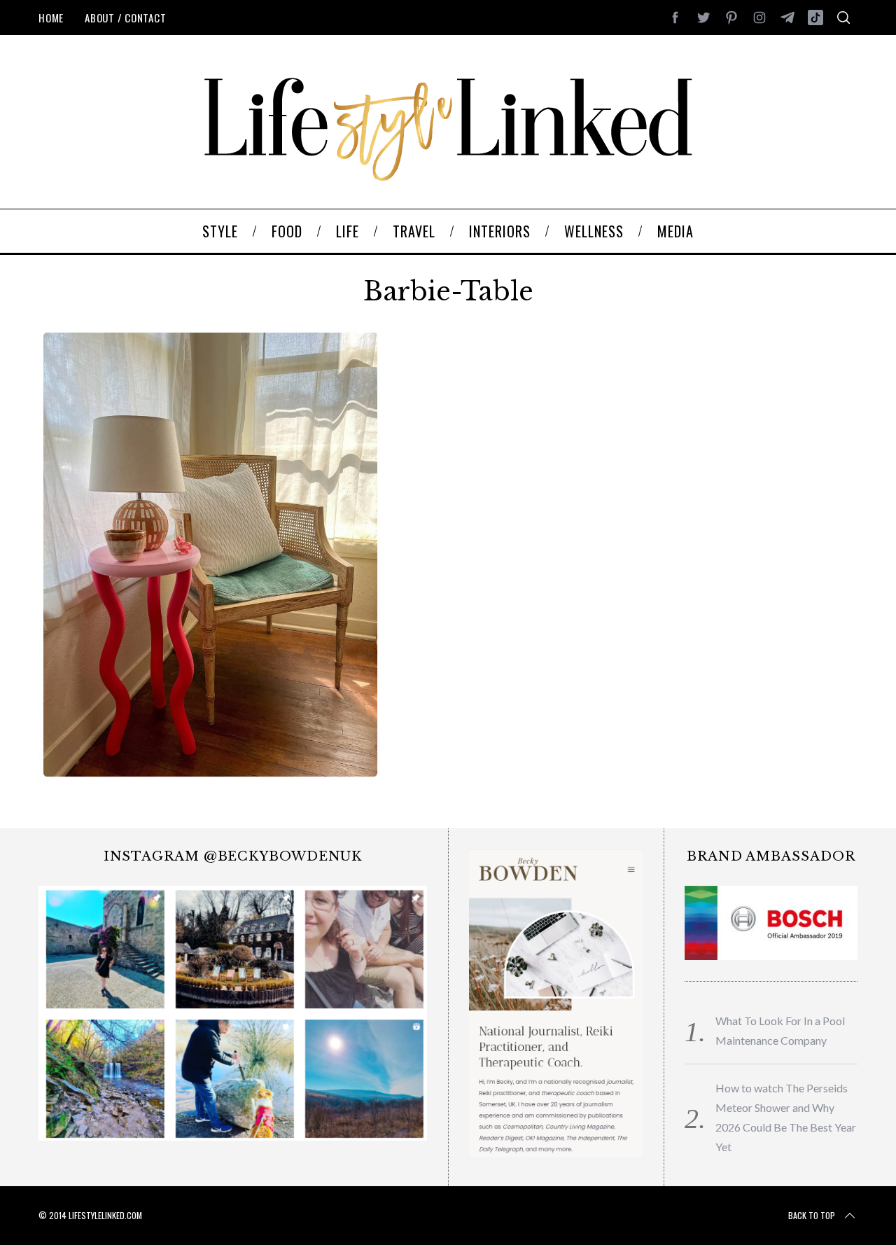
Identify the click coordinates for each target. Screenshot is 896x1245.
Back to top (811, 1215)
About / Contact (125, 17)
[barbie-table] (209, 776)
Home (51, 17)
